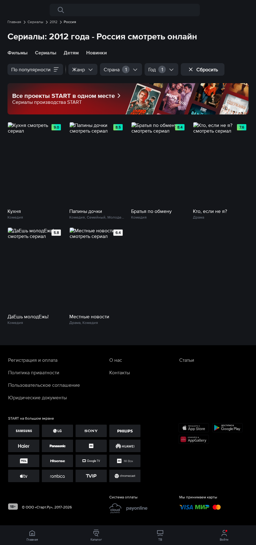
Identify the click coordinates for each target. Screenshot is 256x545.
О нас (115, 360)
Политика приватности (33, 372)
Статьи (186, 360)
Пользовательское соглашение (44, 385)
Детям (71, 52)
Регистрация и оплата (32, 360)
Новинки (96, 52)
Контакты (119, 372)
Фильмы (17, 52)
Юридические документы (37, 397)
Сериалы (45, 52)
